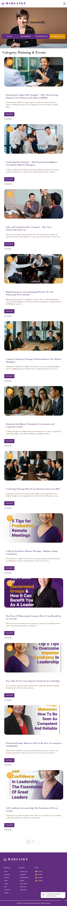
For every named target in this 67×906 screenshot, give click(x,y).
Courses (6, 883)
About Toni (7, 874)
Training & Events (57, 36)
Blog (5, 886)
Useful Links (23, 889)
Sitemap (6, 892)
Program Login (23, 871)
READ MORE (9, 114)
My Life (9, 36)
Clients (6, 880)
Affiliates (22, 880)
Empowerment (25, 36)
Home (5, 871)
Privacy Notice (23, 883)
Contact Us (7, 889)
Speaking (6, 877)
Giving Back (23, 874)
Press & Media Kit (24, 877)
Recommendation (41, 36)
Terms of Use (23, 886)
